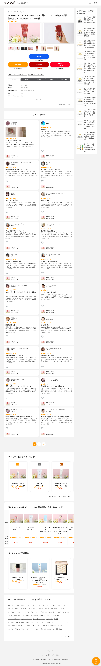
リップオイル (49, 622)
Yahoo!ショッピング (60, 64)
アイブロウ (41, 612)
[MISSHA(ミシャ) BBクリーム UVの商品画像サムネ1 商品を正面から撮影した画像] (11, 48)
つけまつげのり (12, 615)
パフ (9, 625)
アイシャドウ (20, 612)
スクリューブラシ (13, 629)
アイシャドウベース (31, 612)
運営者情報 (36, 659)
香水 (60, 629)
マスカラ (41, 608)
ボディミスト (48, 629)
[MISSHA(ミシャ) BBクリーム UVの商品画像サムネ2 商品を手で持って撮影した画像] (17, 48)
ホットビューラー (50, 612)
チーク (27, 605)
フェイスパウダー (44, 605)
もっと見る (39, 99)
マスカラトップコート (60, 608)
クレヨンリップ (39, 622)
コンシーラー (34, 605)
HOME (50, 650)
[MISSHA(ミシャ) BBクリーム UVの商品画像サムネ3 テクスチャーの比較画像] (24, 48)
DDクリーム (26, 608)
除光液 (56, 619)
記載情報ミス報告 (65, 104)
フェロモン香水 (38, 629)
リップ (32, 622)
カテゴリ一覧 (46, 655)
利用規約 (43, 659)
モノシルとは (55, 655)
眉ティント (21, 615)
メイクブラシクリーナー (26, 629)
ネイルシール (55, 615)
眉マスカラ (28, 615)
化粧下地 (10, 605)
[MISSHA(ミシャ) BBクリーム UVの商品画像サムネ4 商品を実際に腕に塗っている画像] (30, 48)
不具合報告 (65, 659)
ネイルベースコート (26, 619)
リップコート (58, 622)
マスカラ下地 (49, 608)
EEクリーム (34, 608)
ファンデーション (19, 605)
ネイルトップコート (14, 619)
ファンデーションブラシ (57, 625)
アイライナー (12, 612)
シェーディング (62, 605)
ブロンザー (11, 608)
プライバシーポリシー (54, 659)
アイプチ (59, 612)
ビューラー (66, 622)
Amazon (18, 64)
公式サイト (39, 56)
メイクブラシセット (31, 625)
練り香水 (55, 629)
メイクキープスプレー (18, 625)
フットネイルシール (39, 619)
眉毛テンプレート (38, 615)
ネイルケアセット (13, 622)
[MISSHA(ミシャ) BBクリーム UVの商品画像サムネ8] (56, 48)
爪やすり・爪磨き (24, 622)
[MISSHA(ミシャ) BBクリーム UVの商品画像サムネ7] (50, 48)
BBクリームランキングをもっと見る (59, 496)
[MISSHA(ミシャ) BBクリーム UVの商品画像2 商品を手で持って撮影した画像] (59, 33)
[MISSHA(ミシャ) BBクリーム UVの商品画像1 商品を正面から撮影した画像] (25, 33)
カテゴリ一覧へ (65, 636)
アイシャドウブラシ (43, 625)
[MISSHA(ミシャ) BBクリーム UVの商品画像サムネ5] (37, 48)
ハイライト (53, 605)
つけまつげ (66, 612)
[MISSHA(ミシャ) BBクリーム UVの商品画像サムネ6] (43, 48)
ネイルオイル (49, 619)
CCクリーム (18, 608)
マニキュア (47, 615)
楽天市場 (39, 64)
